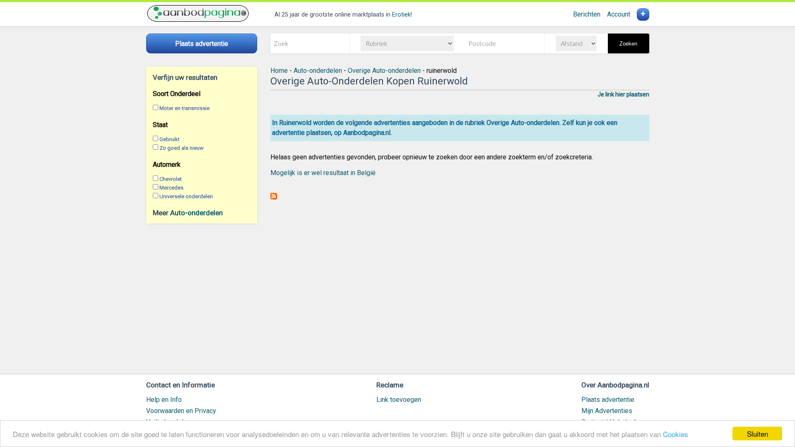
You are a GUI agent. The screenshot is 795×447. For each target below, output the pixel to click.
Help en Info (164, 400)
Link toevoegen (398, 400)
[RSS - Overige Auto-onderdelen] (273, 197)
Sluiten (757, 433)
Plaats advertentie (607, 400)
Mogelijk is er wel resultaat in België (323, 173)
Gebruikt (169, 139)
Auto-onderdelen (196, 213)
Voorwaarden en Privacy (181, 411)
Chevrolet (170, 179)
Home (279, 70)
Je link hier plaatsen (623, 94)
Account (618, 14)
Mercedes (171, 188)
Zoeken (628, 44)
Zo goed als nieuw (181, 148)
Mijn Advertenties (606, 411)
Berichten (586, 14)
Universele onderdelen (186, 196)
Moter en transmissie (184, 108)
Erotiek (401, 14)
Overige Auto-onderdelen (384, 70)
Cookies (675, 434)
